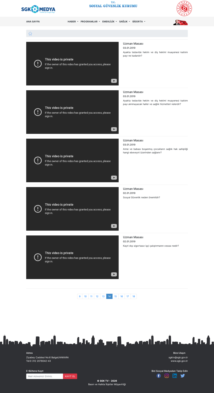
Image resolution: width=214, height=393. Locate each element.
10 (85, 296)
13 (103, 296)
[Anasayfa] (30, 33)
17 (128, 296)
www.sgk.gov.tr (179, 360)
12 (97, 296)
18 (133, 296)
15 (115, 296)
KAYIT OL (70, 376)
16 (121, 296)
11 (91, 296)
